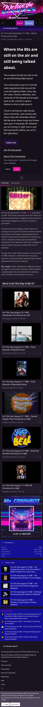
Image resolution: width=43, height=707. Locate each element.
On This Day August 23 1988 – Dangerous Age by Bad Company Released (23, 602)
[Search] (40, 23)
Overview (5, 183)
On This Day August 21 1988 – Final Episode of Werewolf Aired (18, 383)
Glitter (29, 213)
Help (2, 680)
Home (3, 684)
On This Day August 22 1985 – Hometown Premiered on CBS (16, 313)
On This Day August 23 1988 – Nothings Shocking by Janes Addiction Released (25, 593)
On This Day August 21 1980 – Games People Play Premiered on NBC (19, 417)
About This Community (14, 156)
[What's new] (36, 23)
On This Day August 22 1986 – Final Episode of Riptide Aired (18, 348)
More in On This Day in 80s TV (18, 283)
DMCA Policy (5, 677)
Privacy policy (5, 669)
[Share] (21, 178)
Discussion (15, 183)
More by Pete (6, 611)
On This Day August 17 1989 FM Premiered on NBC (17, 486)
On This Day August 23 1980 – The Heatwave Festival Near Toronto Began (25, 576)
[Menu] (3, 23)
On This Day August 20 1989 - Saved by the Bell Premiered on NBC (20, 452)
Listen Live (11, 142)
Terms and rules (6, 665)
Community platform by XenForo (20, 652)
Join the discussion (12, 150)
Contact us (4, 661)
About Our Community (8, 673)
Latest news (10, 563)
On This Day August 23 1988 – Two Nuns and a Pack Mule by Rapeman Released (24, 585)
